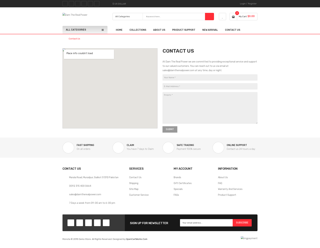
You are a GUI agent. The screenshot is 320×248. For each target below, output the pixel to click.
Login (243, 3)
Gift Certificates (183, 183)
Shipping (133, 183)
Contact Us (74, 39)
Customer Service (139, 195)
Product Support (227, 195)
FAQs (176, 195)
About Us (223, 177)
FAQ (220, 183)
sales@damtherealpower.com (85, 194)
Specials (178, 189)
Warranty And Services (230, 189)
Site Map (133, 189)
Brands (177, 177)
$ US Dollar (119, 4)
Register (252, 3)
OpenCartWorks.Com (136, 239)
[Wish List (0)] (222, 16)
